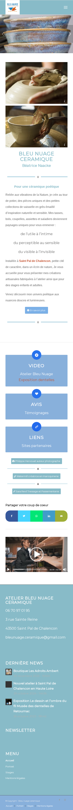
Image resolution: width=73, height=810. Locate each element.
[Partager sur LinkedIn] (49, 516)
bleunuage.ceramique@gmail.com (35, 637)
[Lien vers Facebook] (59, 800)
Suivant (70, 34)
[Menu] (66, 7)
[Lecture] (8, 569)
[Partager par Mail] (61, 516)
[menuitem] (9, 806)
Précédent (3, 34)
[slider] (30, 569)
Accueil (9, 760)
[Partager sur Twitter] (24, 516)
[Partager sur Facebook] (11, 516)
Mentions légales (15, 778)
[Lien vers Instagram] (65, 800)
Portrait (9, 766)
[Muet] (64, 569)
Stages (9, 772)
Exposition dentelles (36, 380)
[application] (36, 554)
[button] (36, 554)
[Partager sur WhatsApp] (36, 516)
